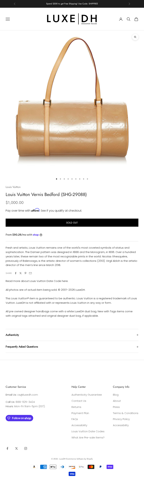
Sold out (72, 222)
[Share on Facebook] (15, 273)
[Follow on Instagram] (25, 448)
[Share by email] (30, 273)
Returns (76, 407)
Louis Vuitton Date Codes (87, 431)
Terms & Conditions (125, 413)
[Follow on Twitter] (16, 448)
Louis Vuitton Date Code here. (49, 281)
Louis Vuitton (13, 187)
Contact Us (78, 401)
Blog (116, 395)
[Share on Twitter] (20, 273)
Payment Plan (80, 413)
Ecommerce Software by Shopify (79, 458)
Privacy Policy (121, 419)
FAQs (74, 419)
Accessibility (79, 425)
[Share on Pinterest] (25, 273)
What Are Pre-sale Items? (87, 437)
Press (116, 407)
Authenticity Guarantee (86, 395)
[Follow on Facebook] (7, 448)
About (117, 401)
